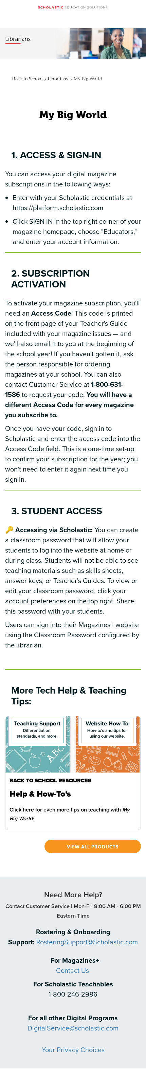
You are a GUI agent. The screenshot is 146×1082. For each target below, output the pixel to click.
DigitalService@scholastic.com (73, 1028)
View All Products (92, 846)
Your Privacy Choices (73, 1050)
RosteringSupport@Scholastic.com (87, 942)
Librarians (58, 78)
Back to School (27, 78)
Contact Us (72, 970)
